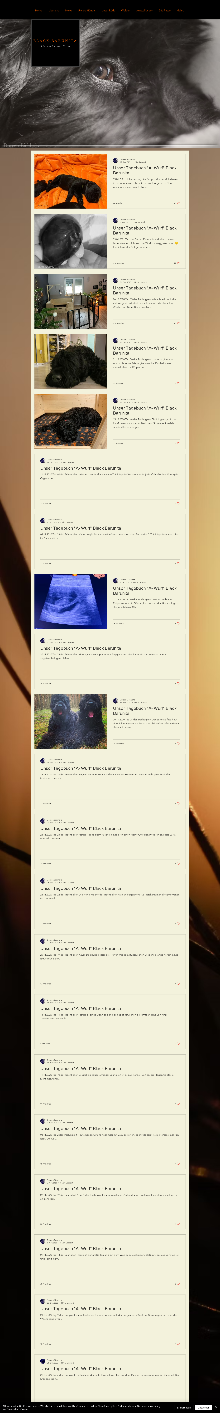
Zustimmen (204, 1407)
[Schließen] (216, 1407)
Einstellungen (184, 1407)
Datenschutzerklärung (18, 1409)
